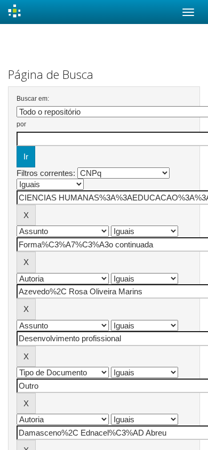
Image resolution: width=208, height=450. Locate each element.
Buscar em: (33, 98)
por (21, 124)
